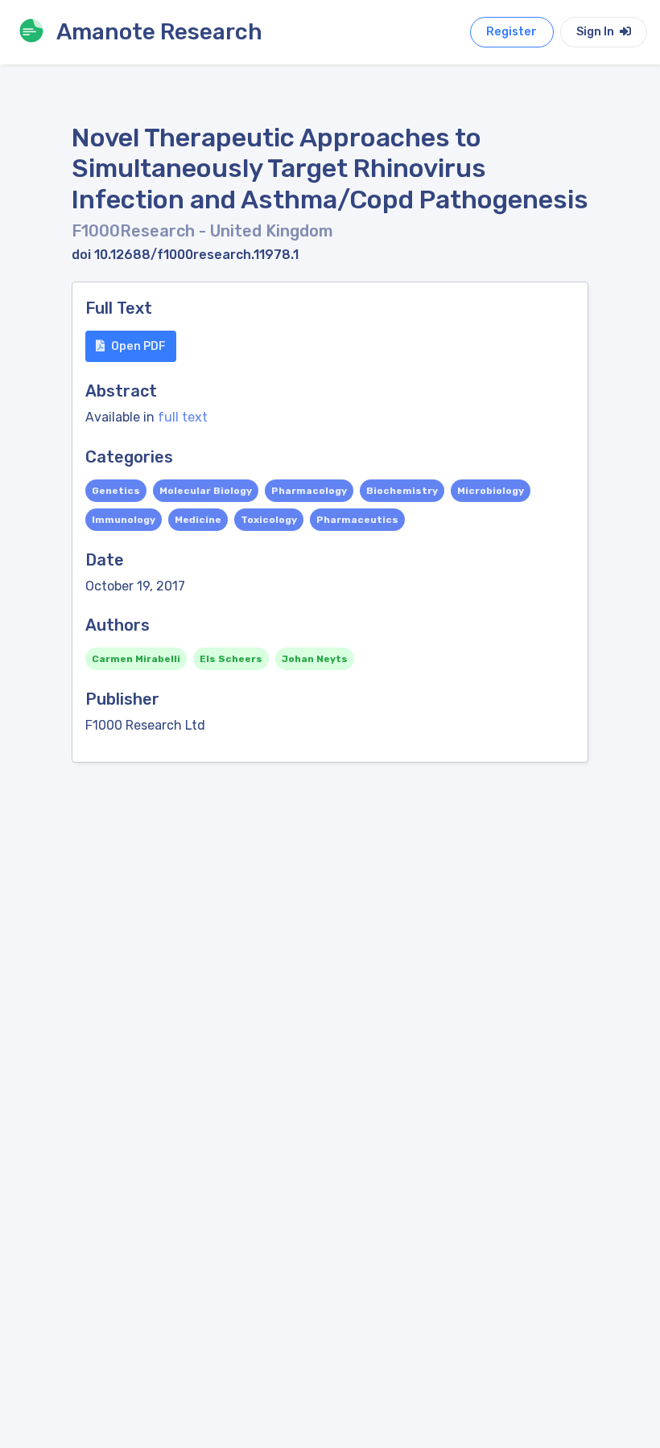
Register (511, 32)
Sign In (596, 32)
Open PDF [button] (138, 346)
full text (183, 417)
